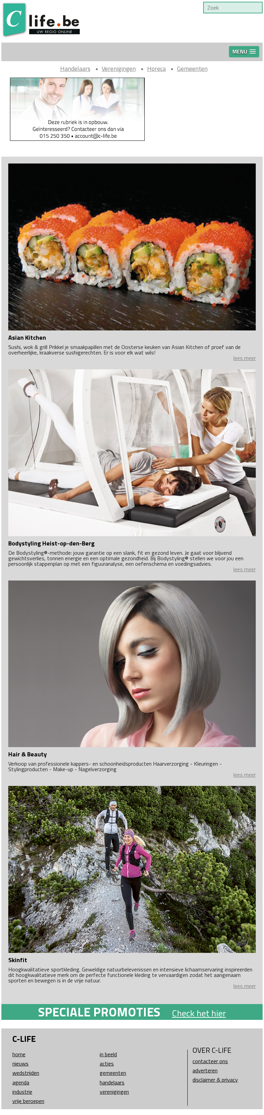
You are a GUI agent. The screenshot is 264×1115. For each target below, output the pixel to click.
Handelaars (75, 68)
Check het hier (199, 1013)
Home (18, 1054)
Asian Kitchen (27, 337)
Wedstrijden (25, 1073)
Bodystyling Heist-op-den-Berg (51, 543)
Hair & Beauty (27, 754)
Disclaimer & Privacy (215, 1079)
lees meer (244, 358)
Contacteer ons (210, 1061)
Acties (107, 1063)
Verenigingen (119, 68)
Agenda (20, 1082)
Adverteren (205, 1070)
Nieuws (20, 1063)
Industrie (22, 1092)
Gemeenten (192, 68)
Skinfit (17, 960)
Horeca (156, 68)
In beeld (108, 1054)
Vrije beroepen (28, 1101)
